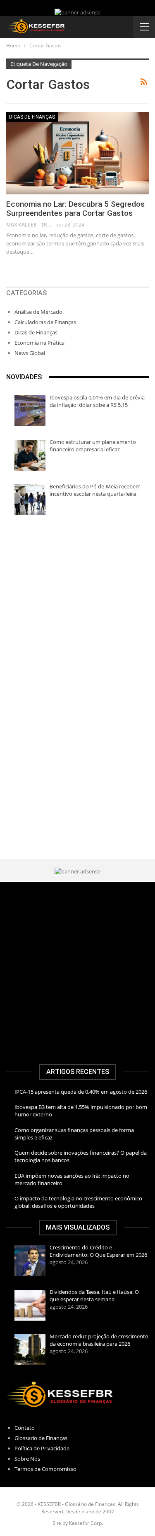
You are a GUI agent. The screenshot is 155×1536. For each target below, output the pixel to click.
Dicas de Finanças (32, 117)
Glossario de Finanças (40, 1438)
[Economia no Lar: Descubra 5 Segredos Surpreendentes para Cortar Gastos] (77, 153)
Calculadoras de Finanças (45, 322)
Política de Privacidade (41, 1448)
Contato (24, 1427)
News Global (29, 353)
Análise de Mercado (38, 311)
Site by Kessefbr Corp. (77, 1523)
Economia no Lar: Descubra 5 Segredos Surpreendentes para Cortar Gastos (75, 208)
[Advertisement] (77, 609)
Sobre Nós (27, 1458)
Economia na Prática (39, 342)
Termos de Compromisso (45, 1469)
